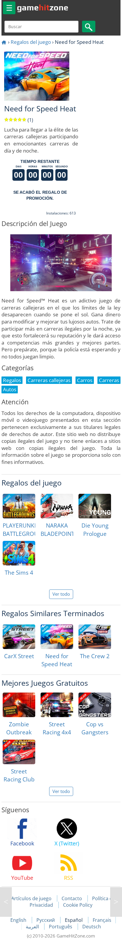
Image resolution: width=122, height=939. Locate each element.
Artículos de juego (31, 898)
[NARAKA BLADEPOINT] (57, 506)
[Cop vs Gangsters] (94, 705)
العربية (33, 926)
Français (102, 920)
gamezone (42, 7)
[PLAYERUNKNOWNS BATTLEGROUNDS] (19, 506)
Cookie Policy (77, 905)
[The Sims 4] (19, 553)
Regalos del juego (31, 42)
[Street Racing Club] (19, 752)
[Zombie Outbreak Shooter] (19, 705)
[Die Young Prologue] (94, 506)
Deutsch (91, 926)
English (19, 920)
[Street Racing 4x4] (57, 705)
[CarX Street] (19, 636)
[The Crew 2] (94, 636)
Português (61, 926)
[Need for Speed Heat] (57, 636)
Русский (46, 920)
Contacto (72, 898)
